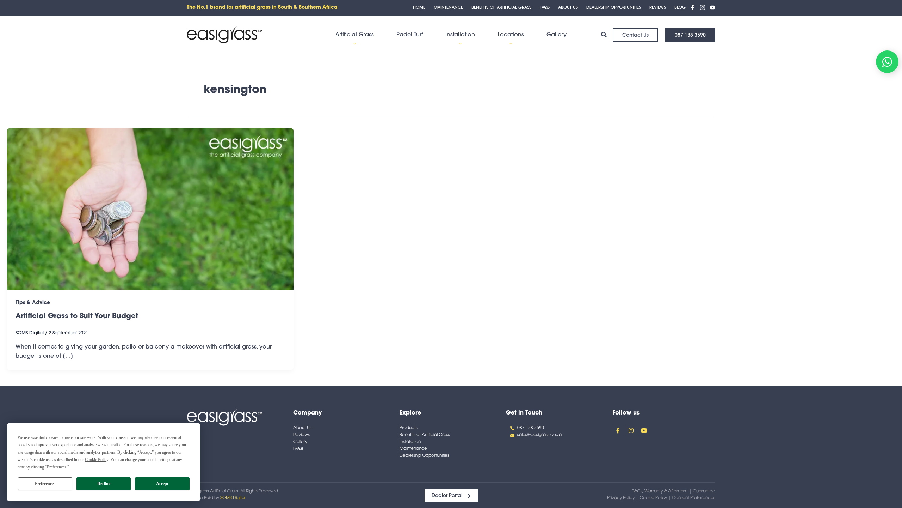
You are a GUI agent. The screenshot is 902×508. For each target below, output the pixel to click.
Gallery (556, 35)
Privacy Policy (621, 498)
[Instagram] (702, 7)
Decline (103, 483)
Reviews (657, 8)
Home (419, 8)
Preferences (45, 483)
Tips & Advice (33, 303)
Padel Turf (409, 35)
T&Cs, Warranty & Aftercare (660, 491)
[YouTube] (712, 7)
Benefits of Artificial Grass (501, 8)
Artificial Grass (354, 35)
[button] (355, 44)
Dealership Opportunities (613, 8)
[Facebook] (693, 7)
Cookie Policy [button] (96, 459)
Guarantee (704, 491)
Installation (460, 35)
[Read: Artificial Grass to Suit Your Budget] (150, 209)
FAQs (545, 8)
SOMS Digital (232, 498)
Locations (511, 35)
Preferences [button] (56, 467)
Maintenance (448, 8)
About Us (568, 8)
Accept (162, 483)
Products (409, 428)
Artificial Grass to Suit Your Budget (77, 316)
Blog (680, 8)
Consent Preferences (693, 498)
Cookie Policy (653, 498)
